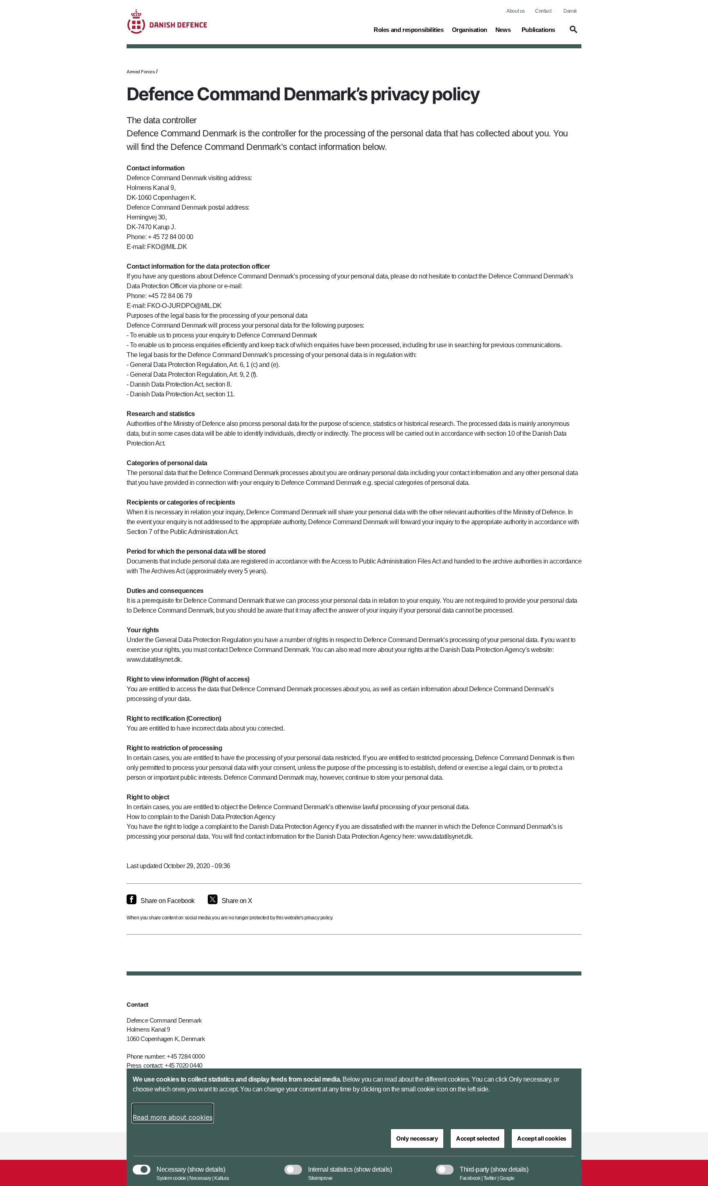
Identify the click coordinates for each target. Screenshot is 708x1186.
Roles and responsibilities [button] (409, 29)
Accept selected (477, 1138)
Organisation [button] (469, 29)
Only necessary (417, 1138)
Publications (538, 29)
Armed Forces (140, 71)
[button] (572, 33)
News (503, 29)
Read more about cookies (173, 1117)
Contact (543, 11)
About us (515, 11)
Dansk (570, 11)
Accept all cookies (541, 1138)
